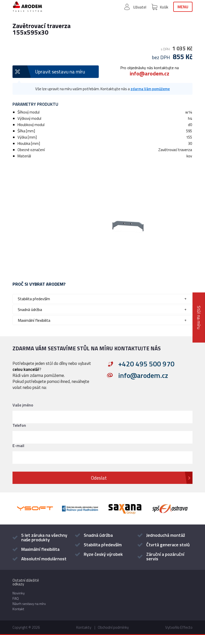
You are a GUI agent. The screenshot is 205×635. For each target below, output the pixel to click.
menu (183, 7)
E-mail (18, 446)
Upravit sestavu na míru (60, 71)
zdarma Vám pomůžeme (150, 89)
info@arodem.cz (149, 73)
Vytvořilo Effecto (178, 627)
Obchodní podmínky (113, 627)
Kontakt (18, 608)
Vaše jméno (22, 405)
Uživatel (139, 7)
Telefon (19, 425)
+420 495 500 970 (146, 363)
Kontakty (83, 627)
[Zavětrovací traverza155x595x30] (102, 216)
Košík (164, 7)
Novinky (18, 593)
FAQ (15, 598)
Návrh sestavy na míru (29, 603)
